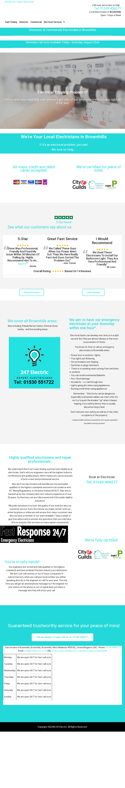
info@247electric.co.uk (35, 651)
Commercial (36, 22)
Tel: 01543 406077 (107, 8)
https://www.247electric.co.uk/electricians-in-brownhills (79, 651)
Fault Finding (11, 22)
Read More (22, 264)
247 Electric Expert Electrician (19, 2)
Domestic (23, 22)
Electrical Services (53, 22)
